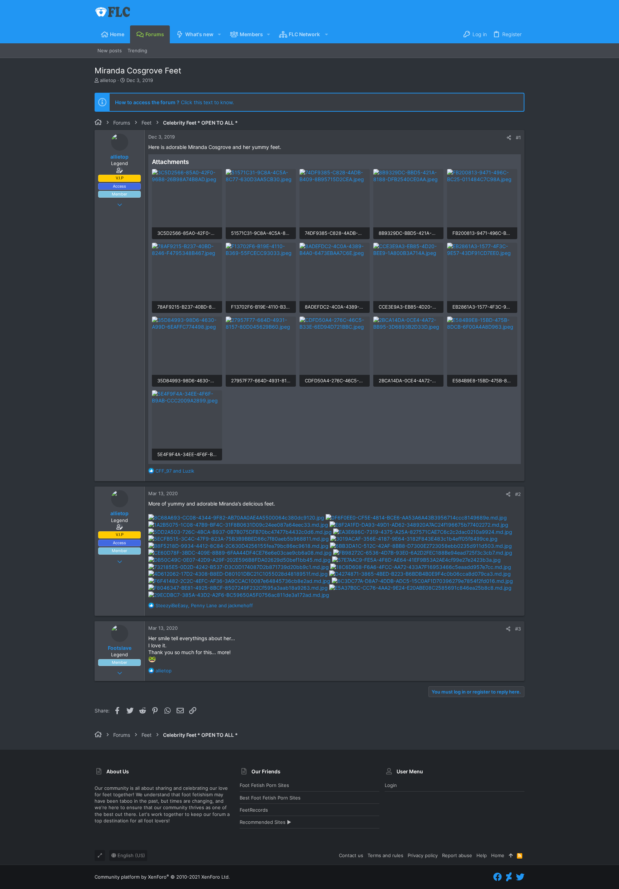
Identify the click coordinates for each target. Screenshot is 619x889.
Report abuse (457, 855)
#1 (518, 137)
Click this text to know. (174, 102)
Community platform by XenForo (162, 877)
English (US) (130, 855)
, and (204, 605)
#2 (518, 494)
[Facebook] (497, 877)
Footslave (119, 648)
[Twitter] (520, 877)
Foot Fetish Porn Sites (264, 785)
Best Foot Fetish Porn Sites (270, 798)
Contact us (351, 855)
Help (481, 855)
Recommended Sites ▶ (265, 822)
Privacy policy (423, 855)
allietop (108, 80)
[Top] (511, 855)
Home (497, 855)
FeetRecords (254, 810)
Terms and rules (385, 855)
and (174, 471)
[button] (219, 34)
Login (391, 785)
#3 (518, 629)
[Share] (508, 137)
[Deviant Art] (509, 877)
